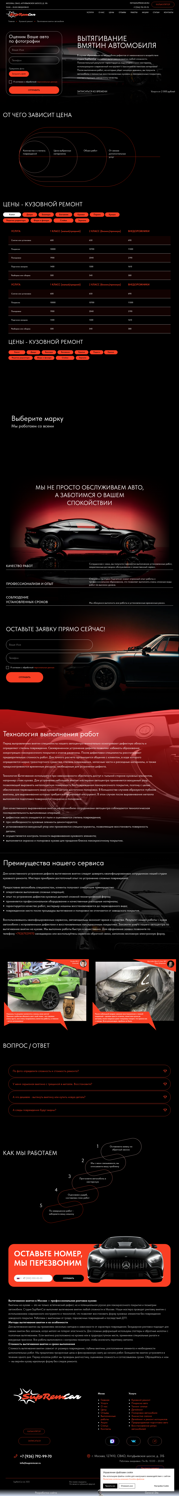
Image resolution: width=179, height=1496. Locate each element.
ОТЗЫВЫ (122, 12)
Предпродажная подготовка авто (149, 1422)
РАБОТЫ (134, 12)
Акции (104, 1422)
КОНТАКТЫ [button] (168, 12)
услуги (90, 12)
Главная (11, 21)
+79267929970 (24, 933)
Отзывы (105, 1412)
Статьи (104, 1425)
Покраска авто (139, 1403)
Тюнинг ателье (139, 1406)
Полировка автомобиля (144, 1412)
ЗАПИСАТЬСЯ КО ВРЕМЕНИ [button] (92, 91)
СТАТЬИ (156, 12)
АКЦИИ (145, 12)
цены (111, 12)
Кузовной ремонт (26, 21)
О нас (104, 1406)
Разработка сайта (46, 1492)
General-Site (151, 1492)
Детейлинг (137, 1409)
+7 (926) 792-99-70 (141, 7)
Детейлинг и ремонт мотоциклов (149, 1419)
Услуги (104, 1403)
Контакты (106, 1428)
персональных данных (47, 82)
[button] (34, 1441)
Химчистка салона (141, 1416)
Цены (104, 1409)
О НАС (101, 12)
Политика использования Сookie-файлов (123, 1479)
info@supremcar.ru (30, 1462)
